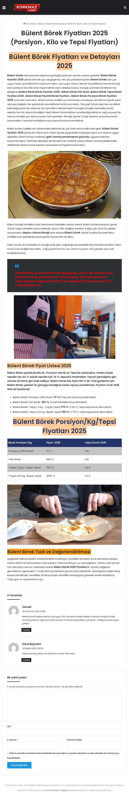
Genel (41, 23)
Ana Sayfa (30, 23)
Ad (9, 726)
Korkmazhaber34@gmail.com (60, 790)
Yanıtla (26, 629)
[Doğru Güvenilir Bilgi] (25, 7)
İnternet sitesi (74, 739)
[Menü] (4, 8)
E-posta (12, 739)
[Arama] (125, 8)
